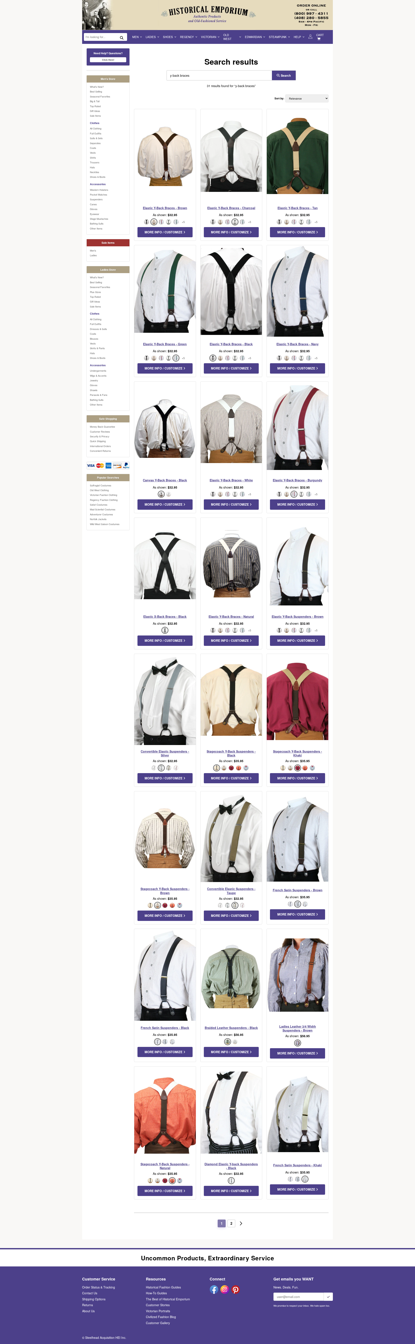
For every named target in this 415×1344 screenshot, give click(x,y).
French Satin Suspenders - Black (165, 1028)
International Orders (100, 446)
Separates (95, 143)
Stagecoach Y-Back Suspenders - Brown (165, 891)
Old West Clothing (99, 490)
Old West (227, 37)
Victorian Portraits (158, 1311)
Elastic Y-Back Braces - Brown (165, 208)
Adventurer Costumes (101, 514)
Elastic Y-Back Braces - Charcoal (231, 208)
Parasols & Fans (98, 395)
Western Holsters (99, 189)
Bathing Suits (97, 223)
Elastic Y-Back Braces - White (231, 480)
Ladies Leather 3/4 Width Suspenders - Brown (297, 1028)
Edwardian (253, 37)
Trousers (94, 162)
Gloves (93, 209)
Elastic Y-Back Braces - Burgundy (297, 480)
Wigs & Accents (98, 375)
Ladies (151, 37)
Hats (92, 167)
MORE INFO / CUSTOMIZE (164, 232)
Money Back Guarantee (102, 426)
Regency (187, 37)
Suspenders (96, 199)
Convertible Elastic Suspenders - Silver (165, 753)
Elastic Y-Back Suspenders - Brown (298, 616)
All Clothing (95, 128)
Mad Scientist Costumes (102, 509)
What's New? (97, 86)
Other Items (96, 228)
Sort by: (279, 98)
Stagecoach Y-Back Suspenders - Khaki (297, 753)
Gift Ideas (95, 111)
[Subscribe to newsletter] (328, 1297)
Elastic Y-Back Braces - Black (231, 344)
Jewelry (94, 380)
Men (135, 37)
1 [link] (222, 1223)
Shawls (93, 390)
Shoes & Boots (97, 176)
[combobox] (218, 75)
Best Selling (96, 91)
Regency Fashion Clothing (104, 500)
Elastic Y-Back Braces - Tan (298, 208)
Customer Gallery (158, 1323)
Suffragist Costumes (100, 485)
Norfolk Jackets (98, 519)
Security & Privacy (99, 436)
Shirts (93, 157)
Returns (87, 1305)
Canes (93, 204)
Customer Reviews (100, 431)
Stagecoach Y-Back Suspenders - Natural (165, 1166)
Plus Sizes (95, 292)
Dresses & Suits (98, 329)
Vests (93, 152)
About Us (88, 1311)
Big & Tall (94, 101)
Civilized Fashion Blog (161, 1317)
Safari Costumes (98, 504)
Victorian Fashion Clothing (103, 495)
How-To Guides (156, 1293)
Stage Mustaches (99, 218)
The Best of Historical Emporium (168, 1299)
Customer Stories (158, 1305)
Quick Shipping (98, 441)
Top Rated (95, 106)
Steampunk (278, 37)
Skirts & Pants (97, 348)
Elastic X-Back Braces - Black (165, 616)
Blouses (94, 338)
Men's (93, 250)
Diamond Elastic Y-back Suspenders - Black (231, 1166)
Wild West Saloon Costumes (105, 524)
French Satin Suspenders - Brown (297, 890)
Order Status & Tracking (98, 1287)
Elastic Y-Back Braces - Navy (297, 344)
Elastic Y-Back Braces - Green (165, 344)
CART (320, 35)
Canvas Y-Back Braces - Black (165, 480)
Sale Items (95, 115)
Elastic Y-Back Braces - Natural (231, 616)
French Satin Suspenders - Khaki (297, 1165)
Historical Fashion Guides (163, 1287)
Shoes (168, 37)
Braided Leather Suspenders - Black (231, 1028)
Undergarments (98, 370)
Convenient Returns (100, 450)
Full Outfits (95, 133)
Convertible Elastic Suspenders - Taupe (231, 891)
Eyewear (94, 214)
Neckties (94, 172)
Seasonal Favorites (100, 96)
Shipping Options (93, 1299)
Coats (93, 148)
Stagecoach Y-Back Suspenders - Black (231, 753)
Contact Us (89, 1293)
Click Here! (108, 59)
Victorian (208, 37)
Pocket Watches (98, 194)
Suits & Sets (96, 138)
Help (297, 37)
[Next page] (241, 1223)
